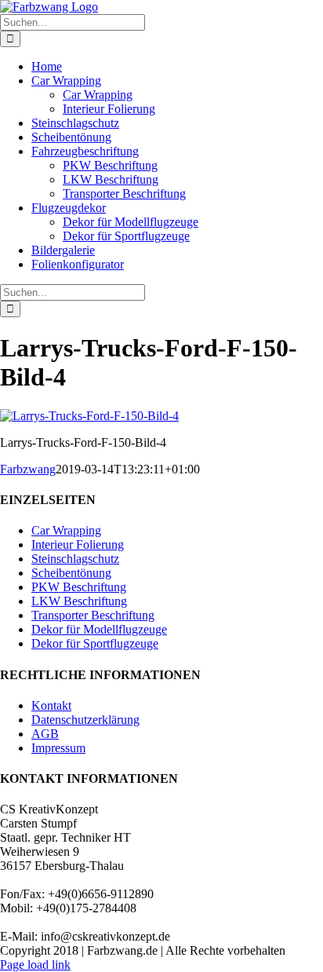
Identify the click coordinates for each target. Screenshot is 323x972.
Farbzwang (28, 469)
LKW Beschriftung (79, 601)
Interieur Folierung (77, 544)
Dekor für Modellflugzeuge (99, 629)
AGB (45, 733)
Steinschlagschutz (75, 558)
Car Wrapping (66, 530)
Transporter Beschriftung (92, 615)
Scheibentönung (71, 572)
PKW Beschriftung (78, 587)
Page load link (35, 964)
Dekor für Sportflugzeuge (94, 643)
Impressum (58, 748)
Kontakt (51, 705)
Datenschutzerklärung (85, 719)
